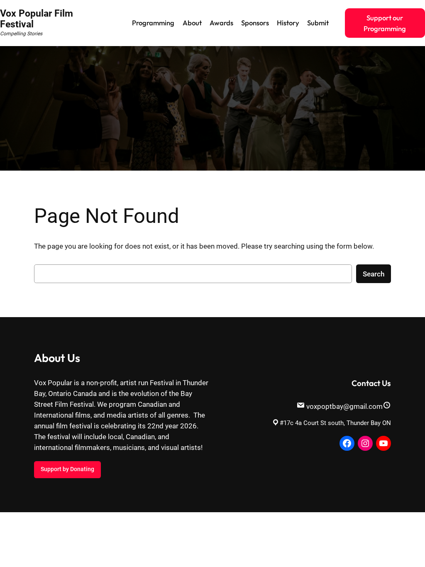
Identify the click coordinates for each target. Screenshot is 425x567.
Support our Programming (385, 23)
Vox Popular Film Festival (36, 19)
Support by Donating (67, 469)
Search (373, 274)
